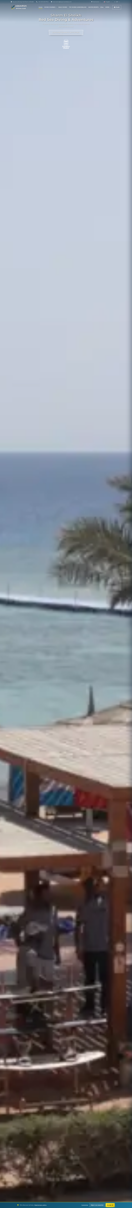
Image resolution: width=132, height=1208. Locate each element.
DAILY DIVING (62, 7)
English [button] (108, 1)
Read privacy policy (40, 1205)
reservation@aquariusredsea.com (62, 1)
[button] (117, 2)
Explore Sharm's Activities (66, 32)
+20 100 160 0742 (43, 1)
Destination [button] (96, 1)
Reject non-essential (97, 1205)
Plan (117, 7)
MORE (107, 7)
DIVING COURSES (49, 7)
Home (40, 7)
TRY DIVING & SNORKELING (77, 7)
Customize (85, 1205)
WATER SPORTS (93, 7)
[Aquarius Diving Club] (19, 7)
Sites (101, 7)
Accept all (110, 1205)
